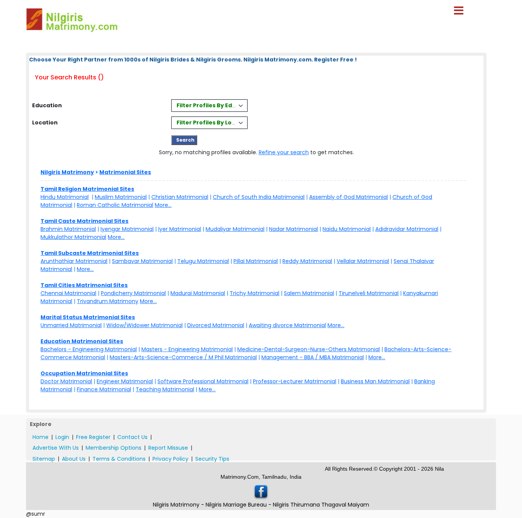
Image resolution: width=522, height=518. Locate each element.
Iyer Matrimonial (179, 229)
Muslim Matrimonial (121, 197)
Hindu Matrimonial (65, 197)
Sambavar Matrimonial (142, 261)
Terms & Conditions (119, 459)
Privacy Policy (170, 459)
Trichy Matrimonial (254, 293)
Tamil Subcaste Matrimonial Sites (90, 253)
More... (163, 205)
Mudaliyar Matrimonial (235, 229)
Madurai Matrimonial (197, 293)
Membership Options (113, 448)
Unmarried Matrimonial (71, 325)
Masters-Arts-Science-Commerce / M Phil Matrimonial (183, 357)
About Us (74, 459)
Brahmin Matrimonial (68, 229)
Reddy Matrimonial (307, 261)
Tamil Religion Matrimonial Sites (87, 189)
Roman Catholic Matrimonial (115, 205)
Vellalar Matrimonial (363, 261)
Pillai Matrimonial (255, 261)
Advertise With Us (55, 448)
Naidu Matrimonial (347, 229)
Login (62, 437)
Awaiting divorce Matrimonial (287, 325)
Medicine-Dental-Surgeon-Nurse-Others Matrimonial (308, 349)
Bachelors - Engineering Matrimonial (89, 349)
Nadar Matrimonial (293, 229)
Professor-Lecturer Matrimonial (294, 381)
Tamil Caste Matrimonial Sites (84, 221)
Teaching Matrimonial (165, 389)
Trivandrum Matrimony (107, 301)
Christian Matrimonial (179, 197)
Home (40, 437)
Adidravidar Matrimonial (406, 229)
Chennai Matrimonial (68, 293)
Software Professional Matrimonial (202, 381)
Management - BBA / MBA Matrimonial (312, 357)
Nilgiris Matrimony (67, 172)
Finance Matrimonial (104, 389)
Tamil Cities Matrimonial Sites (84, 285)
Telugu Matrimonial (203, 261)
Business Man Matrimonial (375, 381)
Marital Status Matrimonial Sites (88, 317)
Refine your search (284, 152)
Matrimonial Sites (125, 172)
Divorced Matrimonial (215, 325)
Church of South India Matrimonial (259, 197)
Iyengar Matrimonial (127, 229)
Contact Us (132, 437)
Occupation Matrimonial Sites (84, 373)
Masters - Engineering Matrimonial (187, 349)
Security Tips (212, 459)
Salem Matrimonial (309, 293)
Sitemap (43, 459)
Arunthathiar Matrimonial (74, 261)
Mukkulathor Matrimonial (73, 237)
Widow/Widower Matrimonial (144, 325)
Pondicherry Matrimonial (133, 293)
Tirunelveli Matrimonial (369, 293)
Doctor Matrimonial (66, 381)
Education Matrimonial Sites (82, 341)
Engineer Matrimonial (125, 381)
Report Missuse (168, 448)
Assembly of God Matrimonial (348, 197)
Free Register (93, 437)
